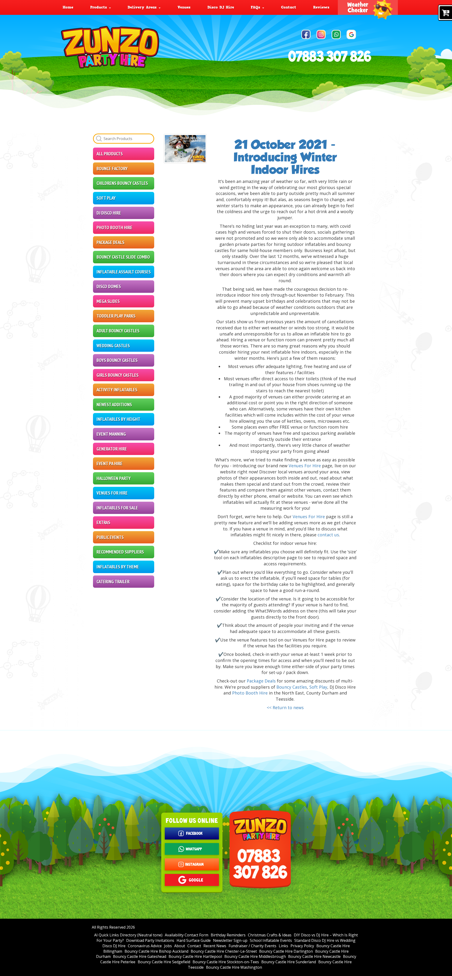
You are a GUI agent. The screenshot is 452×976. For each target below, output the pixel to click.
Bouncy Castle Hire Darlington (286, 951)
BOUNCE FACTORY (112, 168)
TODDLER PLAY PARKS (116, 316)
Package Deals (261, 681)
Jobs (168, 945)
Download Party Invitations (150, 940)
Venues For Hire (305, 465)
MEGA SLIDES (108, 301)
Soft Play (318, 687)
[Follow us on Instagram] (321, 34)
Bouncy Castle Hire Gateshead (139, 956)
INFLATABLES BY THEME (118, 567)
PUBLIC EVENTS (110, 537)
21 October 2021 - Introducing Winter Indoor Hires (285, 157)
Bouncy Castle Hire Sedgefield (164, 961)
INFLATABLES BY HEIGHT (118, 419)
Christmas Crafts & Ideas (269, 935)
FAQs (256, 7)
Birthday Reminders (228, 935)
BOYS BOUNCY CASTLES (117, 360)
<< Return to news (285, 707)
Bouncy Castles (291, 687)
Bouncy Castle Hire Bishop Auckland (156, 951)
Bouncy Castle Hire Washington (234, 967)
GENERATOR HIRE (112, 449)
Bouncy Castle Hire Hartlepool (195, 956)
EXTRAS (103, 522)
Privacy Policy (302, 945)
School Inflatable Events (271, 940)
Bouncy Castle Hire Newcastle (314, 956)
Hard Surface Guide (194, 940)
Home (68, 7)
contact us (328, 535)
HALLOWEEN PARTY (114, 478)
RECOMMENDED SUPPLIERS (120, 552)
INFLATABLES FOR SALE (117, 508)
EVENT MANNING (111, 434)
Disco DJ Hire (220, 7)
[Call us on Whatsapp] (192, 849)
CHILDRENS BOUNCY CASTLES (122, 183)
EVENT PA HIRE (109, 463)
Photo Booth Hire (250, 693)
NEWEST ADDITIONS (114, 404)
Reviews (321, 7)
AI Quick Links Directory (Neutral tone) (128, 935)
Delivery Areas (143, 7)
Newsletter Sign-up (230, 940)
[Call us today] (330, 56)
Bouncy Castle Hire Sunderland (288, 961)
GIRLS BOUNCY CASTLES (117, 375)
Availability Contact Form (186, 935)
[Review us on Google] (351, 34)
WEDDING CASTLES (113, 346)
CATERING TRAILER (113, 582)
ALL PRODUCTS (110, 154)
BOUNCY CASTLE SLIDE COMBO (123, 257)
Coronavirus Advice (145, 945)
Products (99, 7)
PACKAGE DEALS (110, 242)
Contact (288, 7)
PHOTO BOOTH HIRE (114, 227)
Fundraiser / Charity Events (252, 945)
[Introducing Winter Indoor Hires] (185, 148)
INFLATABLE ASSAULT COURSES (124, 272)
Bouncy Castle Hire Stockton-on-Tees (226, 961)
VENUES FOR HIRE (112, 493)
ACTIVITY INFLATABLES (117, 390)
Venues (184, 7)
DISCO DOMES (109, 286)
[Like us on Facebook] (306, 34)
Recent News (214, 945)
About (179, 945)
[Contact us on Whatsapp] (336, 34)
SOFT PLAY (106, 198)
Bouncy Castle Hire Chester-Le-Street (224, 951)
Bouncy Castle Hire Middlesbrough (255, 956)
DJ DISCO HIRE (109, 213)
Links (283, 945)
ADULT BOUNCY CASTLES (118, 331)
